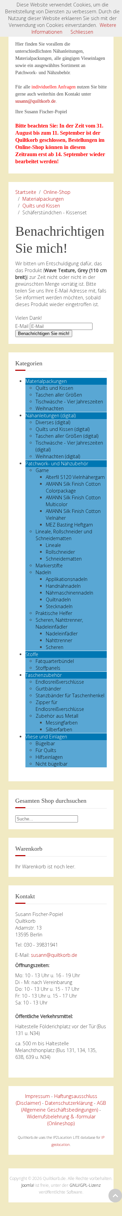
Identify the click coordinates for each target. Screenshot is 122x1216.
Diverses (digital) (53, 422)
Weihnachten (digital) (58, 456)
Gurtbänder (48, 688)
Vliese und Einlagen (46, 736)
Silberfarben (59, 729)
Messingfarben (62, 722)
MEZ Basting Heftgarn (69, 524)
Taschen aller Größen (59, 395)
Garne (42, 470)
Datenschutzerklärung (69, 1103)
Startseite (25, 192)
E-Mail (21, 326)
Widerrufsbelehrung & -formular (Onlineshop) (61, 1120)
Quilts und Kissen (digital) (62, 429)
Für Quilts (46, 750)
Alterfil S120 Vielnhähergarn (75, 477)
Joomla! (27, 1185)
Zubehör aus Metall (57, 716)
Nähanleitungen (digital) (50, 415)
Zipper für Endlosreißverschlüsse (60, 705)
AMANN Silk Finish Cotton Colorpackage (73, 487)
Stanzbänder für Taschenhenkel (70, 695)
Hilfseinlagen (49, 757)
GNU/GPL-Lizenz (85, 1185)
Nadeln (43, 572)
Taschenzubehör (43, 675)
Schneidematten (64, 558)
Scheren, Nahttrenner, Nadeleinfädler (59, 623)
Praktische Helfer (54, 613)
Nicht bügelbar (51, 764)
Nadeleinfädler (62, 633)
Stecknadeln (59, 606)
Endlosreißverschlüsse (60, 682)
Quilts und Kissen (41, 205)
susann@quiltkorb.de (35, 101)
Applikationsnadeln (66, 579)
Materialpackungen (43, 199)
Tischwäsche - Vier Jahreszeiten (69, 401)
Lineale (53, 545)
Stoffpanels (48, 668)
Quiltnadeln (58, 599)
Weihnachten (50, 408)
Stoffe (31, 654)
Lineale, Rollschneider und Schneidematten (64, 535)
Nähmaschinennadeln (69, 592)
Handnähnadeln (63, 586)
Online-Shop (56, 192)
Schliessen (81, 32)
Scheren (54, 647)
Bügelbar (45, 743)
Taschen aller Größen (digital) (67, 436)
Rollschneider (60, 552)
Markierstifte (49, 565)
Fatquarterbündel (55, 661)
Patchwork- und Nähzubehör (56, 463)
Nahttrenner (59, 640)
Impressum (37, 1096)
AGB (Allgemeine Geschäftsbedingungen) (63, 1106)
